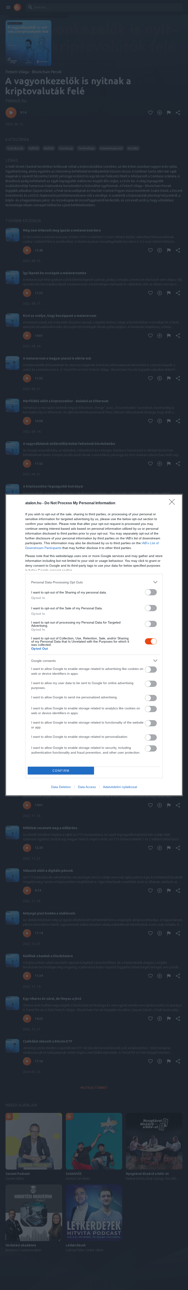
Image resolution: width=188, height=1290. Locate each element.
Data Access (87, 787)
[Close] (173, 503)
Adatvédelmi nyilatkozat (120, 787)
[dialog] (94, 645)
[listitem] (94, 582)
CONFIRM (61, 770)
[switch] (151, 592)
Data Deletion (61, 787)
